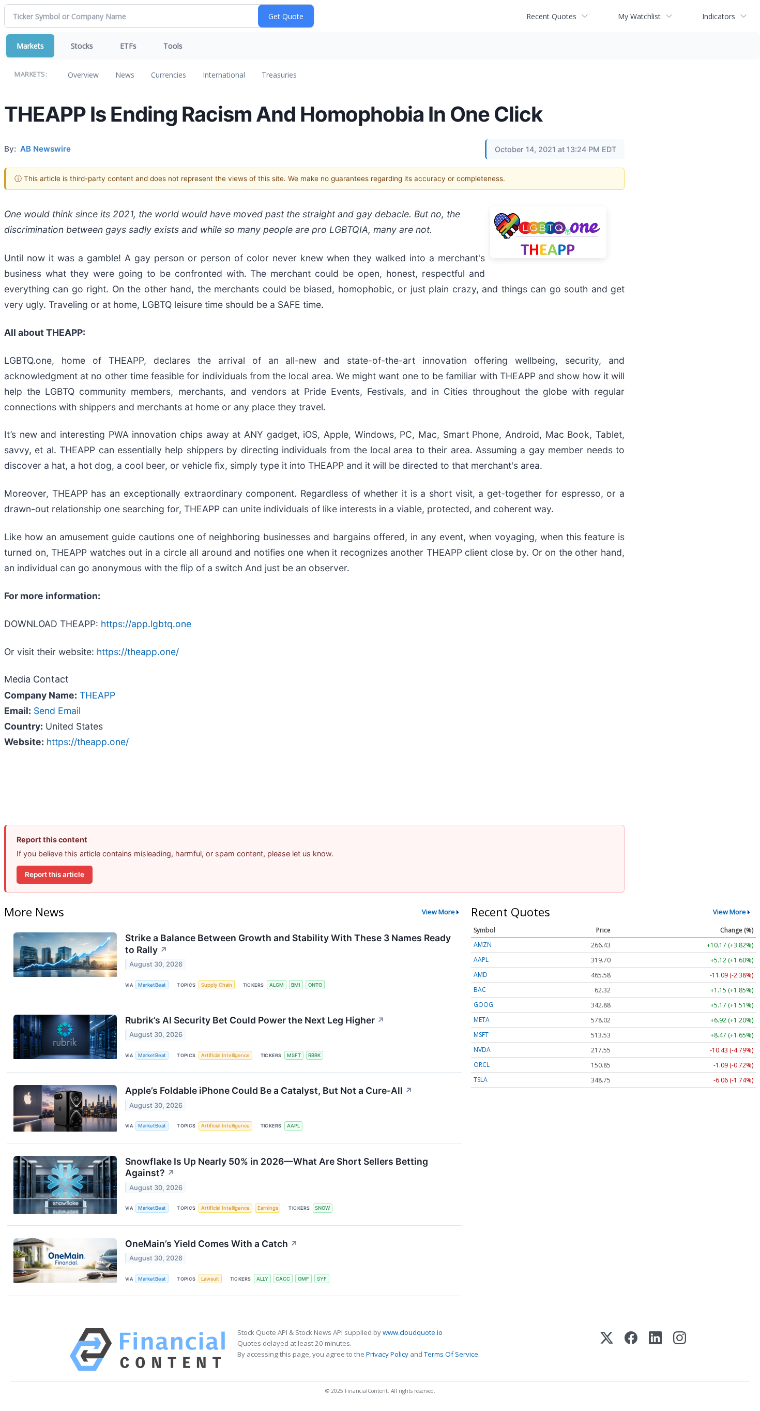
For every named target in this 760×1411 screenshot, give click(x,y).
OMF (303, 1279)
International (224, 75)
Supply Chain (216, 985)
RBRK (314, 1055)
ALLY (262, 1279)
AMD (481, 974)
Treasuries (279, 75)
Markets (30, 46)
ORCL (482, 1064)
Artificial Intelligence (225, 1055)
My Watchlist (639, 16)
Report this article (54, 874)
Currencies (168, 75)
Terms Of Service (451, 1354)
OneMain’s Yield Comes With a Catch (211, 1243)
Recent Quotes (551, 16)
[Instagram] (679, 1349)
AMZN (483, 944)
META (482, 1019)
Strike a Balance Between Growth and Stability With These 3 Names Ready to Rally (288, 943)
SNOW (322, 1208)
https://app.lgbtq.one (146, 623)
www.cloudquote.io (413, 1332)
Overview (83, 75)
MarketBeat (152, 985)
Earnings (267, 1208)
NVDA (482, 1049)
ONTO (315, 985)
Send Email (57, 710)
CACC (283, 1279)
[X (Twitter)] (606, 1349)
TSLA (481, 1079)
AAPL (293, 1125)
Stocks (82, 46)
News (124, 75)
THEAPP (97, 695)
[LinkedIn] (655, 1349)
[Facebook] (631, 1349)
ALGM (276, 985)
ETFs (128, 46)
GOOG (483, 1004)
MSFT (294, 1055)
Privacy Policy (387, 1354)
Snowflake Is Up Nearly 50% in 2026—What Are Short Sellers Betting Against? (276, 1167)
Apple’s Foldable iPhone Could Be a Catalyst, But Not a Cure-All (269, 1090)
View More (438, 911)
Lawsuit (210, 1279)
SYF (322, 1279)
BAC (480, 989)
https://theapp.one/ (138, 651)
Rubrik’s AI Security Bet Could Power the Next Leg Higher (255, 1020)
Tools (173, 46)
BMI (295, 985)
